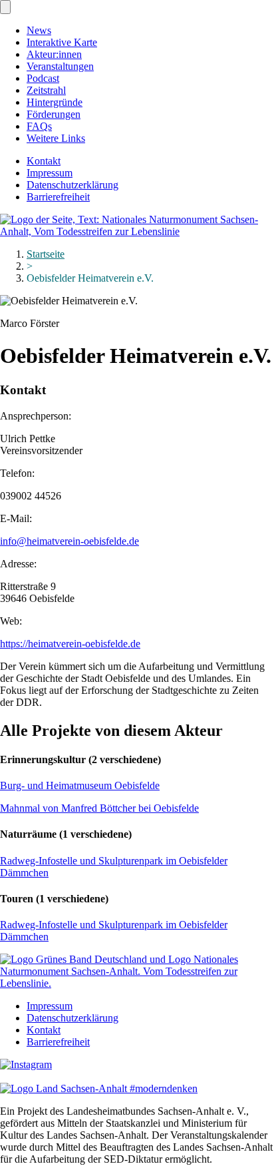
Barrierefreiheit (58, 196)
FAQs (39, 126)
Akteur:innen (54, 54)
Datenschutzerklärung (72, 184)
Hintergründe (54, 102)
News (39, 30)
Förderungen (53, 114)
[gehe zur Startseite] (137, 231)
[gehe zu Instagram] (26, 1064)
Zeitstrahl (46, 90)
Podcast (43, 78)
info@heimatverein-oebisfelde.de (69, 541)
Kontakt (44, 160)
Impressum (49, 172)
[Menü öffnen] (5, 7)
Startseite (46, 254)
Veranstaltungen (60, 66)
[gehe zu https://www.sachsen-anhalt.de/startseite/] (99, 1088)
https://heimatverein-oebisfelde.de (70, 643)
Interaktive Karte (62, 42)
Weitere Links (56, 138)
